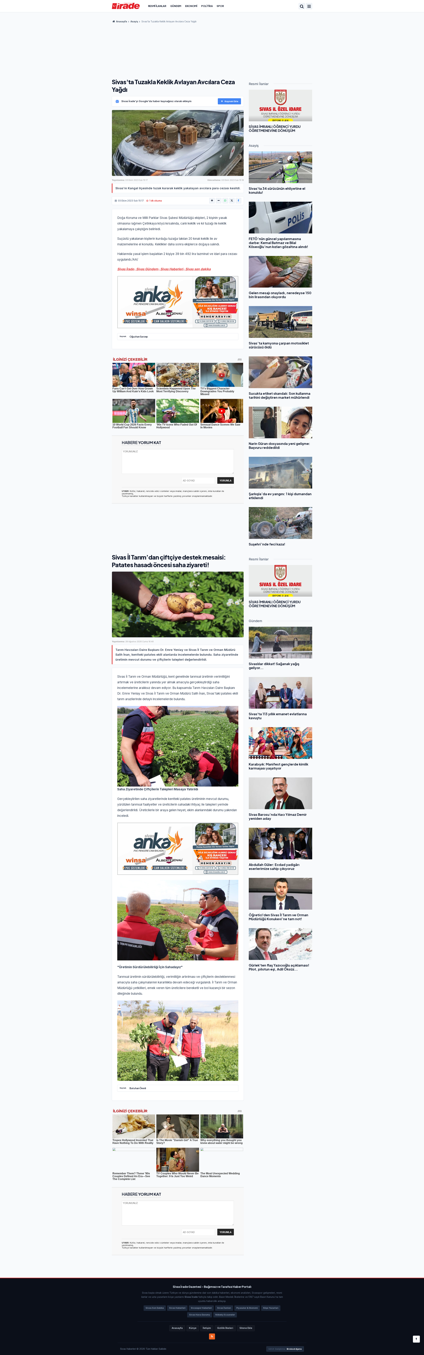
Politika (207, 5)
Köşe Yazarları (270, 1308)
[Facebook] (238, 200)
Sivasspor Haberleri (201, 1308)
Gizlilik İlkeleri (225, 1328)
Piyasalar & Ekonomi (247, 1308)
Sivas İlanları (224, 1308)
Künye (192, 1328)
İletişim (207, 1328)
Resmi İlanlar (157, 5)
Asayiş (134, 21)
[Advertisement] (212, 49)
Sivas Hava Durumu (199, 1314)
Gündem (175, 5)
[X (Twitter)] (232, 200)
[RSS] (212, 1336)
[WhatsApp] (225, 200)
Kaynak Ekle (231, 101)
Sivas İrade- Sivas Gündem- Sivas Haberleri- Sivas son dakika (164, 269)
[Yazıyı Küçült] (218, 200)
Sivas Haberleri (177, 1308)
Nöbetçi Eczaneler (225, 1314)
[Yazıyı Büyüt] (212, 200)
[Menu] (309, 6)
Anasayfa (121, 21)
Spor (220, 5)
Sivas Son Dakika (155, 1308)
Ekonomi (191, 5)
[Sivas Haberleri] (126, 5)
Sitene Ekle (245, 1328)
